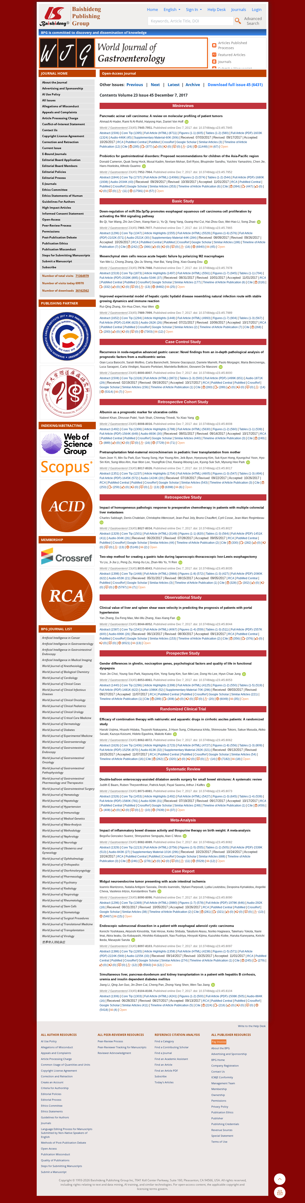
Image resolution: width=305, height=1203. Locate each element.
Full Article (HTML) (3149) (160, 533)
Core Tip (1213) (132, 847)
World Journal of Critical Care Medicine (66, 718)
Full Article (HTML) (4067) (160, 629)
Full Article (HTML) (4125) (194, 685)
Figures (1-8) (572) (191, 573)
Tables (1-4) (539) (250, 796)
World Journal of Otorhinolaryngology (66, 870)
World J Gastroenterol (114, 127)
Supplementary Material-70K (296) (188, 690)
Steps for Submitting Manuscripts (66, 255)
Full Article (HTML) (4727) (194, 745)
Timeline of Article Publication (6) (199, 186)
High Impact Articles (56, 208)
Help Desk (217, 9)
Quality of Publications (55, 1160)
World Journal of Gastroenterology (64, 742)
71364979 (82, 276)
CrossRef (168, 142)
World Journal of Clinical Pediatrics (64, 706)
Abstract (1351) (109, 473)
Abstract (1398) (109, 573)
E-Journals (49, 184)
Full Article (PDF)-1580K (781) (119, 801)
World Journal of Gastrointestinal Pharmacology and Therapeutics (63, 780)
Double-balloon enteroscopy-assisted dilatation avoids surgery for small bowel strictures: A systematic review (181, 779)
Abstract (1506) (109, 133)
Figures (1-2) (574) (193, 177)
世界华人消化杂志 (53, 942)
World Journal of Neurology (59, 842)
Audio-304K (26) (119, 538)
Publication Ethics (55, 243)
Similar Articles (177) (188, 282)
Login (257, 9)
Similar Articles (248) (188, 805)
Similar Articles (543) (194, 482)
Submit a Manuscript (57, 261)
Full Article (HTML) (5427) (194, 796)
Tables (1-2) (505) (217, 847)
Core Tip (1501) (132, 533)
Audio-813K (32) (151, 750)
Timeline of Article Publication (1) (172, 387)
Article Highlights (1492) (159, 796)
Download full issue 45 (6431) (235, 84)
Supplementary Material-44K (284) (174, 237)
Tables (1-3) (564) (217, 533)
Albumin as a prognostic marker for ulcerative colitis (139, 412)
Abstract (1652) (109, 318)
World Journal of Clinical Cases (61, 684)
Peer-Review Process (56, 225)
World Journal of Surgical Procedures (65, 918)
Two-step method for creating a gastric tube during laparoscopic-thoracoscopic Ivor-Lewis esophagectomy (178, 556)
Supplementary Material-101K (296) (155, 852)
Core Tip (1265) (132, 951)
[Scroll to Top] (279, 1179)
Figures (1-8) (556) (225, 745)
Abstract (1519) (109, 273)
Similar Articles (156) (135, 387)
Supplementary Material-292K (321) (187, 750)
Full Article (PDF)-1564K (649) (119, 433)
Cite (124, 146)
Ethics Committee (54, 190)
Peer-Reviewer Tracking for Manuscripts (122, 1047)
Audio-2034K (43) (121, 182)
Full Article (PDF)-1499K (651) (224, 378)
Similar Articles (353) (163, 186)
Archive (193, 84)
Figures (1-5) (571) (225, 951)
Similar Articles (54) (244, 754)
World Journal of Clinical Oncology (64, 700)
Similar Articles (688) (212, 856)
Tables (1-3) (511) (217, 629)
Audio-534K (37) (151, 277)
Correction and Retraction (60, 142)
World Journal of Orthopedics (60, 864)
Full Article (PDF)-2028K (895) (119, 277)
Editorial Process (54, 178)
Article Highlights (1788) (159, 429)
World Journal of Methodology (61, 830)
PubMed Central (136, 142)
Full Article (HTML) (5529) (194, 233)
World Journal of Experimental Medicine (67, 736)
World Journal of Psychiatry (59, 882)
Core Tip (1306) (132, 429)
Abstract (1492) (109, 429)
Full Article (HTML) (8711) (160, 133)
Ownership (218, 1095)
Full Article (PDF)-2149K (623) (119, 322)
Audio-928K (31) (151, 801)
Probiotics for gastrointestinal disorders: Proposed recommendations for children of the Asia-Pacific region (179, 156)
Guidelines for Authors (55, 1117)
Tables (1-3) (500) (191, 378)
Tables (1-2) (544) (219, 177)
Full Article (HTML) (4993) (194, 318)
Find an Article (163, 1064)
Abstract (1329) (109, 533)
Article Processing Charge (60, 118)
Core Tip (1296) (132, 685)
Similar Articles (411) (135, 1005)
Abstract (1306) (109, 996)
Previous (135, 84)
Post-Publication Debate (59, 237)
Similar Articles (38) (135, 912)
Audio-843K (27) (119, 852)
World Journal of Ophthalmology (63, 859)
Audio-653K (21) (119, 578)
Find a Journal (163, 1053)
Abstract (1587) (109, 629)
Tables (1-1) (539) (250, 429)
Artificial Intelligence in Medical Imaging (67, 660)
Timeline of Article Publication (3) (224, 438)
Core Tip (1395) (132, 133)
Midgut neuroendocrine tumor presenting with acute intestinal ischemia (152, 881)
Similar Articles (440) (188, 438)
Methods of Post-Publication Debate (63, 1142)
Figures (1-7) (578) (191, 902)
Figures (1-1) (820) (191, 533)
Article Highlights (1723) (159, 745)
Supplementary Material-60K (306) (156, 137)
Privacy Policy (219, 1106)
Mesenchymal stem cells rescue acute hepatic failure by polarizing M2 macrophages (162, 256)
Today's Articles (164, 1082)
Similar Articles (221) (245, 694)
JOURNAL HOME (54, 73)
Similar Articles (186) (227, 242)
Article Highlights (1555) (159, 233)
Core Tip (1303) (132, 996)
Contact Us (49, 130)
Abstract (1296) (109, 233)
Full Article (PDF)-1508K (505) (225, 996)
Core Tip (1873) (132, 273)
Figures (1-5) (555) (191, 847)
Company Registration (225, 1065)
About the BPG (220, 1048)
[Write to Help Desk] (279, 1192)
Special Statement (222, 1135)
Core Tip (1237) (132, 473)
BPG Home (218, 1060)
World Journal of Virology (58, 936)
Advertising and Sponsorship (62, 88)
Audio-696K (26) (119, 634)
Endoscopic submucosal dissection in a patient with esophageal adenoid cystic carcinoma (167, 926)
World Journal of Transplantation (63, 930)
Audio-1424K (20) (152, 478)
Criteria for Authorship (55, 1088)
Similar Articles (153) (163, 638)
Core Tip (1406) (132, 745)
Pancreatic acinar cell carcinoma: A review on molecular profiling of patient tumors (161, 116)
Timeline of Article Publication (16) (122, 759)
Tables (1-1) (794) (250, 273)
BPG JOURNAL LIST (56, 629)
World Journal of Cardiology (60, 678)
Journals (238, 9)
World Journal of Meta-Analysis (61, 824)
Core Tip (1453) (132, 796)
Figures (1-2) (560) (225, 429)
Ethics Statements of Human (62, 196)
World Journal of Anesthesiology (62, 666)
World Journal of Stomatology (61, 912)
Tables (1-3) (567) (250, 318)
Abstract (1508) (109, 378)
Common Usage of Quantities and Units (65, 1064)
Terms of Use (219, 1141)
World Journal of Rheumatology (62, 900)
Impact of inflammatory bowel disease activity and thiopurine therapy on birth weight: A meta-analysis (175, 830)
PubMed (154, 142)
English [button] (171, 9)
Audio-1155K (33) (138, 956)
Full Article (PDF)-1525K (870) (119, 750)
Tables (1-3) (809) (250, 745)
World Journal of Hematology (60, 795)
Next (155, 84)
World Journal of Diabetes (58, 730)
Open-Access (51, 219)
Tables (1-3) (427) (217, 573)
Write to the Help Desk (252, 1026)
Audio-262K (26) (151, 322)
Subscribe (49, 267)
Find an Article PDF (166, 1070)
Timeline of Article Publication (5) (172, 1005)
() (136, 146)
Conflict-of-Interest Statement (63, 124)
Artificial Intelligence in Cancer (61, 638)
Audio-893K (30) (151, 433)
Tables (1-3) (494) (250, 473)
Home (152, 9)
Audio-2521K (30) (138, 237)
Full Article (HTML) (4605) (194, 473)
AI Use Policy (51, 94)
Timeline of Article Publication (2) (198, 542)
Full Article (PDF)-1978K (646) (225, 902)
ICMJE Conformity (222, 1077)
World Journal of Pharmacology (62, 876)
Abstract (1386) (109, 951)
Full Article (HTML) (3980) (160, 902)
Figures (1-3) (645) (225, 796)
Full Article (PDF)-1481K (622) (119, 690)
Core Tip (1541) (132, 629)
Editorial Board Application (61, 160)
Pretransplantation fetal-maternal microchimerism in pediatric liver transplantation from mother (170, 452)
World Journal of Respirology (60, 894)
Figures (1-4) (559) (191, 629)
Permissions (51, 231)
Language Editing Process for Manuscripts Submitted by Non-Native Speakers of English (66, 1133)
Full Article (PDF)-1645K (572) (119, 478)
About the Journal (54, 82)
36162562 (82, 291)
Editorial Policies (54, 172)
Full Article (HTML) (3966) (160, 573)
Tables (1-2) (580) (217, 133)
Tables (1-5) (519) (250, 685)
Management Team (223, 1083)
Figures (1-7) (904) (225, 318)
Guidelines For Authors (58, 202)
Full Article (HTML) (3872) (160, 378)
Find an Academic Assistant (171, 1059)
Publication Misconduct (59, 249)
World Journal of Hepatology (60, 801)
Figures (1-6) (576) (225, 233)
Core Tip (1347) (132, 233)
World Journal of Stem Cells (59, 906)
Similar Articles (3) (211, 142)
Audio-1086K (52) (152, 690)
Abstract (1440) (109, 685)
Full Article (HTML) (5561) (194, 273)
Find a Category (164, 1041)
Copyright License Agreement (63, 136)
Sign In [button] (192, 9)
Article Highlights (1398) (159, 685)
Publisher (217, 1118)
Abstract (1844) (109, 177)
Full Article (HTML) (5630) (194, 429)
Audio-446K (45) (121, 137)
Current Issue (51, 148)
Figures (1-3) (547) (225, 473)
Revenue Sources (221, 1130)
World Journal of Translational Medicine (67, 924)
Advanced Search (253, 21)
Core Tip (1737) (132, 177)
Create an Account (52, 1082)
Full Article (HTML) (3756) (160, 847)
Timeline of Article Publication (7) (221, 327)
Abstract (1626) (109, 745)
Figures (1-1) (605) (191, 133)
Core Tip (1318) (132, 378)
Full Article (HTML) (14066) (161, 177)
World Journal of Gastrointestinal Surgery (68, 789)
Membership (219, 1089)
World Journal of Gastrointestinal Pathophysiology (63, 770)
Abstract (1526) (109, 796)
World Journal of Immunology (61, 813)
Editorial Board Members (59, 166)
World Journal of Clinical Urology (63, 712)
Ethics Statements (52, 1111)
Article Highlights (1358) (159, 951)
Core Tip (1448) (132, 573)
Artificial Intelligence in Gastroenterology (67, 644)
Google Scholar (186, 142)
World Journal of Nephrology (60, 836)
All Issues (49, 100)
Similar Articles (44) (162, 542)
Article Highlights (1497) (159, 273)
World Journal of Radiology (59, 888)
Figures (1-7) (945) (225, 273)
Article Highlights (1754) (159, 473)
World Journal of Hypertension (61, 807)
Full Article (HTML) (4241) (160, 996)
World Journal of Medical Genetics (63, 818)
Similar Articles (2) (186, 327)
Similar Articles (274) (174, 960)
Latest (174, 84)
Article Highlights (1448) (159, 318)
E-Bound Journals (54, 154)
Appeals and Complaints (59, 112)
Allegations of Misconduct (60, 106)
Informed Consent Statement (63, 214)
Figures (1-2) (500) (191, 996)
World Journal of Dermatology (61, 724)
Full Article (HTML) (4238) (194, 951)
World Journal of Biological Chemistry (65, 672)
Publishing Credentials (225, 1124)
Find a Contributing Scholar (171, 1047)
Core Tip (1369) (132, 902)
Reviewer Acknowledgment (114, 1053)
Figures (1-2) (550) (225, 685)
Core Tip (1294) (132, 318)
